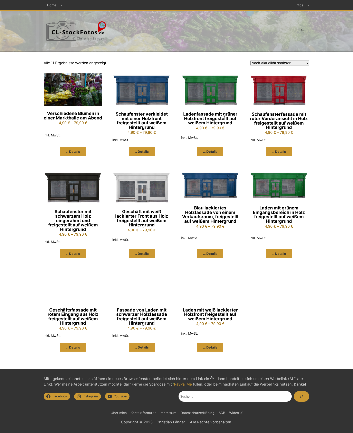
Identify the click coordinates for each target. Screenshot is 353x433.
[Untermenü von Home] (61, 5)
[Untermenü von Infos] (308, 5)
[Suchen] (301, 396)
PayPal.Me (183, 384)
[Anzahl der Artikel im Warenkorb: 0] (302, 31)
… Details (73, 152)
